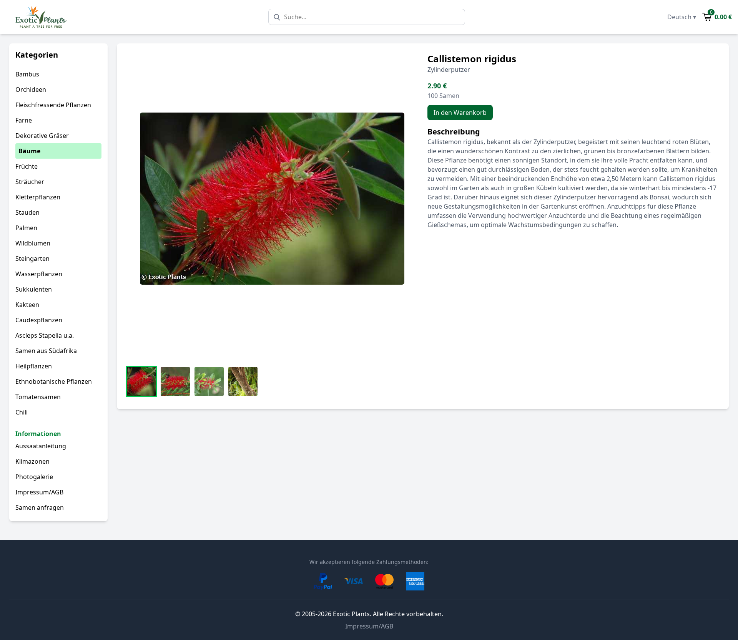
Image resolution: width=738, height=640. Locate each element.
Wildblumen (32, 243)
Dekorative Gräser (42, 135)
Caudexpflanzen (38, 320)
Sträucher (29, 181)
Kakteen (27, 304)
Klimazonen (32, 461)
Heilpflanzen (33, 366)
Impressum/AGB (39, 492)
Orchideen (30, 89)
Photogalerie (34, 477)
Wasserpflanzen (38, 274)
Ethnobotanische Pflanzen (53, 381)
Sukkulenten (33, 289)
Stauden (27, 212)
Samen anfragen (39, 507)
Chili (21, 412)
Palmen (26, 228)
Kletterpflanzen (37, 197)
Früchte (26, 166)
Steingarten (32, 258)
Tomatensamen (38, 397)
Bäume (29, 151)
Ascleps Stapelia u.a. (44, 335)
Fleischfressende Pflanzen (53, 105)
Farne (23, 120)
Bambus (27, 74)
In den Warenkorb (460, 112)
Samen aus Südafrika (46, 351)
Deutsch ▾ (681, 17)
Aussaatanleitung (40, 446)
